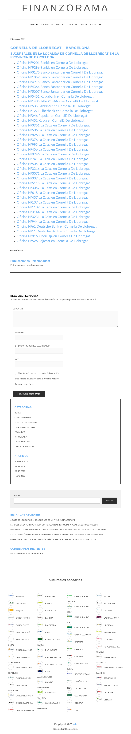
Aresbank (21, 603)
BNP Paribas (51, 650)
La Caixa (108, 611)
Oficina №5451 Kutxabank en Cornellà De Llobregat (55, 96)
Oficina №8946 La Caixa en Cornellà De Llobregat (53, 154)
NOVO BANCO (110, 632)
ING (76, 710)
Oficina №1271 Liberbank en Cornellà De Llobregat (55, 111)
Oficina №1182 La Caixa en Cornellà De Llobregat (53, 207)
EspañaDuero (81, 681)
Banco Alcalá (23, 632)
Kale (75, 724)
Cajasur (78, 656)
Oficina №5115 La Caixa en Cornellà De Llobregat (53, 183)
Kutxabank (110, 603)
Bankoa (49, 618)
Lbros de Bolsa (23, 442)
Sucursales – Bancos (52, 25)
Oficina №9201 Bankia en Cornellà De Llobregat (52, 63)
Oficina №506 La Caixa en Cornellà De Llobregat (52, 130)
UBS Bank (108, 693)
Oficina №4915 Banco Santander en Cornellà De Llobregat (60, 82)
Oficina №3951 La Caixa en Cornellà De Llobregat (53, 125)
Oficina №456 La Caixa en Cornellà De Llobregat (52, 149)
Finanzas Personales (25, 427)
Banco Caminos (24, 650)
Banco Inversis (23, 678)
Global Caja (80, 696)
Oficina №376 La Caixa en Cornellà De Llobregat (52, 140)
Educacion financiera (26, 422)
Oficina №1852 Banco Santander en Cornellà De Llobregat (60, 77)
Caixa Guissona (53, 657)
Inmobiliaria (21, 437)
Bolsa (18, 413)
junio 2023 (20, 471)
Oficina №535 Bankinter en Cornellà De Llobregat (54, 106)
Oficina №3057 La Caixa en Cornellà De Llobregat (53, 188)
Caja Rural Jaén (82, 628)
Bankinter (50, 611)
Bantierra (50, 625)
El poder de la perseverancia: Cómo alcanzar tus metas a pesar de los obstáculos (54, 525)
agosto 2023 (21, 461)
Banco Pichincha (24, 696)
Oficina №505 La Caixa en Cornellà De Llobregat (52, 164)
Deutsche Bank (82, 674)
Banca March (23, 618)
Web (17, 359)
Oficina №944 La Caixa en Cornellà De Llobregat (52, 221)
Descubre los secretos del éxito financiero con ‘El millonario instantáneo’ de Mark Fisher (58, 530)
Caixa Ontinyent (53, 664)
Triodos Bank (111, 685)
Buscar (17, 495)
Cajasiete (79, 649)
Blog (33, 25)
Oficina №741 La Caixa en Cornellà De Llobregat (52, 159)
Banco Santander (25, 710)
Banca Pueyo (22, 625)
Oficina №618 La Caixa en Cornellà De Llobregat (52, 193)
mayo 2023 (20, 476)
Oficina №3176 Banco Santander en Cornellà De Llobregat (60, 72)
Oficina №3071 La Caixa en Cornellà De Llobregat (53, 173)
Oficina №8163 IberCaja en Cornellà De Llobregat (53, 236)
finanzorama (65, 8)
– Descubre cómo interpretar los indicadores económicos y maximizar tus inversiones (56, 534)
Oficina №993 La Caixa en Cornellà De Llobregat (52, 144)
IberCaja (78, 703)
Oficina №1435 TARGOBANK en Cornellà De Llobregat (57, 101)
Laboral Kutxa (111, 618)
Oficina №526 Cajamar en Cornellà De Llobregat (52, 241)
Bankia (48, 603)
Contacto (72, 25)
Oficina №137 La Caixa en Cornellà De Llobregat (52, 202)
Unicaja (108, 700)
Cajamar (78, 642)
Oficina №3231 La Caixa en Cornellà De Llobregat (53, 217)
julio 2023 (20, 466)
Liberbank (109, 625)
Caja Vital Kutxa (82, 635)
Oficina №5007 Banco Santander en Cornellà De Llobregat (60, 91)
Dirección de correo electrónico (32, 346)
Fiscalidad (20, 432)
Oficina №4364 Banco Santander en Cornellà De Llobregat (60, 87)
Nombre (19, 333)
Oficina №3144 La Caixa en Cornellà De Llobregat (53, 212)
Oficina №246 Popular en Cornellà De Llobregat (52, 115)
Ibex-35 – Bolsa (88, 25)
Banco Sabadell (24, 703)
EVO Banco (80, 689)
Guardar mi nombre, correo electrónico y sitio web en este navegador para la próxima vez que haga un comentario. (37, 378)
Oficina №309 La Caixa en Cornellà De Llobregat (52, 178)
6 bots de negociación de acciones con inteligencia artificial (42, 520)
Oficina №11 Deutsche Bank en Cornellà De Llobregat (57, 231)
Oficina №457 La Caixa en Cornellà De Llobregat (52, 197)
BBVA (47, 632)
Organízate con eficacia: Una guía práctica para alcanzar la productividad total (53, 539)
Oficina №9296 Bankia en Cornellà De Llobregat (52, 67)
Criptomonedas (23, 418)
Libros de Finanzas (24, 446)
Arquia (19, 611)
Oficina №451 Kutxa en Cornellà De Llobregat (51, 120)
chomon (19, 250)
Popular (108, 640)
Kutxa (107, 596)
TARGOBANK (110, 678)
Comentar (18, 309)
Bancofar (50, 596)
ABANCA (20, 596)
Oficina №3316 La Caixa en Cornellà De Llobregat (53, 168)
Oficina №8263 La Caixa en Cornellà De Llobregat (53, 135)
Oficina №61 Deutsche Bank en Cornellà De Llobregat (57, 226)
